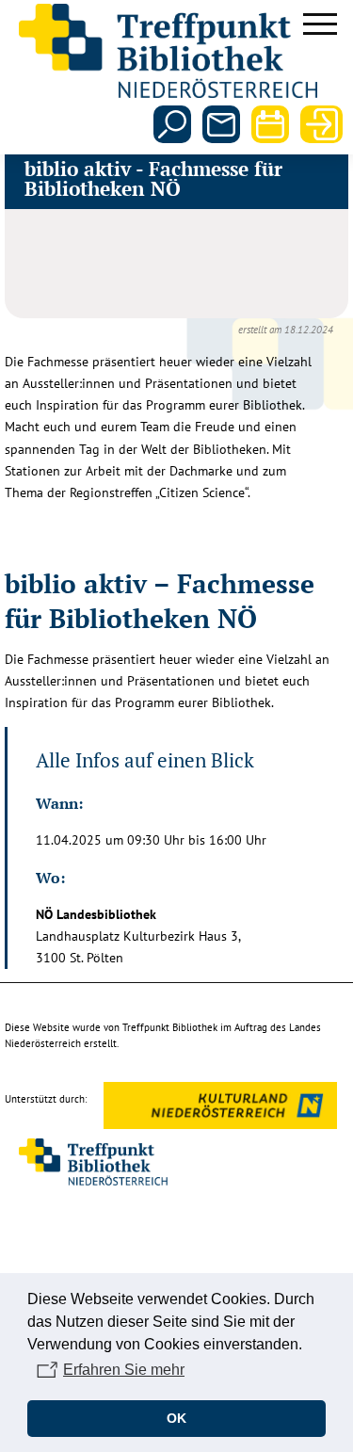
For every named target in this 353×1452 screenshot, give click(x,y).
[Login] (319, 124)
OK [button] (176, 1418)
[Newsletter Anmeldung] (221, 124)
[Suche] (172, 124)
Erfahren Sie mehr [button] (124, 1370)
